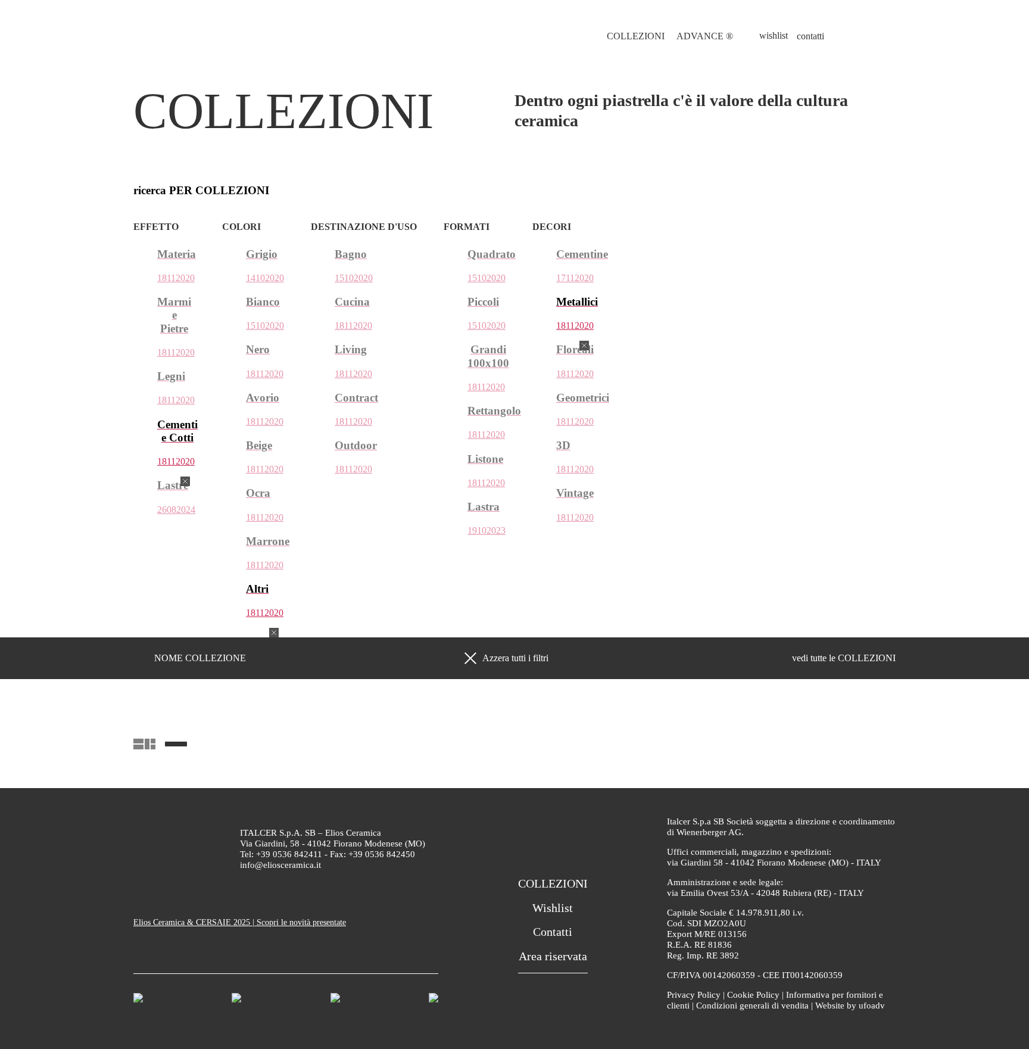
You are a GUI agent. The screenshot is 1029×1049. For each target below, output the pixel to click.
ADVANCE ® (704, 36)
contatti (810, 36)
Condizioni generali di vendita (752, 1005)
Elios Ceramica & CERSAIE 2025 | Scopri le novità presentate (239, 922)
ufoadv (872, 1005)
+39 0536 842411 (289, 854)
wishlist (773, 35)
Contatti (552, 931)
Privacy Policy (694, 995)
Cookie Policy (753, 995)
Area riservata (553, 956)
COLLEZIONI (636, 36)
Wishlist (552, 907)
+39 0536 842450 (381, 854)
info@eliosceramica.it (280, 865)
